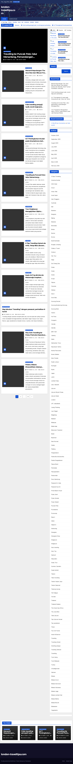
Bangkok (53, 214)
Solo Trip (53, 551)
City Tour (53, 256)
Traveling (15, 22)
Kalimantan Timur (56, 343)
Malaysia (53, 422)
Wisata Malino (55, 699)
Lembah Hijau (55, 381)
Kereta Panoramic (56, 350)
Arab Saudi (54, 195)
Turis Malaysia (55, 661)
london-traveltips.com (8, 10)
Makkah (53, 418)
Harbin (53, 312)
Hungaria (53, 320)
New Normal (54, 441)
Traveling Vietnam (56, 649)
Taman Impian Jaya (56, 581)
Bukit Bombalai (55, 241)
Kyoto (52, 369)
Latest (53, 30)
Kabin (52, 339)
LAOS (52, 377)
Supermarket (11, 51)
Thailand (53, 600)
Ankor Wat (54, 191)
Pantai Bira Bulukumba (57, 456)
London (53, 399)
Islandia (53, 328)
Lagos (53, 373)
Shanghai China (55, 536)
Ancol (53, 187)
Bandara (53, 210)
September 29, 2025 (14, 59)
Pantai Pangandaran (57, 460)
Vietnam (53, 672)
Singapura (54, 540)
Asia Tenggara (55, 199)
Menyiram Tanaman (56, 430)
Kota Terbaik (54, 358)
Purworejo (54, 513)
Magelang (54, 415)
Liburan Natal (55, 396)
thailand (36, 22)
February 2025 (55, 165)
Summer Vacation (56, 566)
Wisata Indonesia (56, 687)
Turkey (53, 665)
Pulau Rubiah (55, 502)
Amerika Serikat (55, 180)
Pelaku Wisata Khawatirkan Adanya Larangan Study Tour (33, 367)
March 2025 (54, 162)
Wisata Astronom (56, 683)
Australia (53, 203)
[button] (68, 19)
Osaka (53, 445)
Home (4, 19)
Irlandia (53, 324)
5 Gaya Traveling (56, 176)
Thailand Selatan (56, 604)
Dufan (53, 275)
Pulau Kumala (55, 498)
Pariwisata (54, 468)
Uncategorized (61, 49)
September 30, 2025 (32, 180)
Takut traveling (55, 577)
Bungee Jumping (56, 244)
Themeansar (28, 761)
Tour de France (55, 630)
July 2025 (54, 147)
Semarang (54, 528)
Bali (22, 22)
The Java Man (55, 611)
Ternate (53, 596)
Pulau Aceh (54, 494)
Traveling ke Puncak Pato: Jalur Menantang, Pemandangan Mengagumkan (60, 104)
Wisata (53, 676)
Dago (52, 259)
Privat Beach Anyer (56, 490)
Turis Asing (54, 657)
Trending (68, 30)
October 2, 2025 (31, 109)
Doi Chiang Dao (55, 263)
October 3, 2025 (31, 75)
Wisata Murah (55, 702)
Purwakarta (54, 509)
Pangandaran (55, 453)
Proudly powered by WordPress (8, 761)
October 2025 (55, 135)
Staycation (54, 559)
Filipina (53, 282)
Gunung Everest (55, 301)
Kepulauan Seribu (56, 347)
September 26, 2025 (9, 314)
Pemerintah (54, 475)
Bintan (53, 229)
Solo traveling (55, 547)
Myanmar (54, 437)
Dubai (52, 267)
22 (28, 396)
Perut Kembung (55, 479)
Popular (60, 30)
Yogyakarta (54, 710)
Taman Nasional (55, 585)
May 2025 (54, 154)
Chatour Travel (55, 248)
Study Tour (54, 562)
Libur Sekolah (55, 384)
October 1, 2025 (31, 143)
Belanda (53, 222)
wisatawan (26, 22)
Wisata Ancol (55, 680)
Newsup (21, 761)
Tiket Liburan (55, 615)
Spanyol (53, 555)
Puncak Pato (54, 505)
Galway (53, 290)
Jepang (53, 335)
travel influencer (55, 634)
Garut (52, 293)
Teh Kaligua (54, 593)
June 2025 (54, 150)
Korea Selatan (55, 354)
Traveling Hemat (55, 642)
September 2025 (55, 139)
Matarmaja (28, 272)
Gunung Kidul (55, 309)
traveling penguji (30, 102)
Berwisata (54, 225)
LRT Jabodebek (55, 403)
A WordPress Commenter (58, 123)
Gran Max (54, 297)
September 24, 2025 (32, 369)
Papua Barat (54, 464)
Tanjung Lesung (55, 589)
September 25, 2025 (32, 337)
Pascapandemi (55, 471)
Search (53, 66)
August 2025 (54, 143)
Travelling (54, 653)
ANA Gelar (54, 184)
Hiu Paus (53, 316)
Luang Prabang (55, 407)
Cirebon (53, 252)
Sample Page (13, 19)
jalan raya (54, 331)
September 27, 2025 (32, 280)
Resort (53, 517)
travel (19, 22)
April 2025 (54, 158)
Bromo (53, 237)
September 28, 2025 (32, 248)
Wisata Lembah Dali (56, 695)
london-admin (26, 59)
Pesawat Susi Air (56, 487)
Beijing (53, 218)
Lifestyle (32, 22)
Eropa (53, 278)
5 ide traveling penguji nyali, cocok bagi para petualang (64, 45)
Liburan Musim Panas (57, 392)
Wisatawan (54, 706)
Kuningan (53, 365)
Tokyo (53, 627)
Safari (53, 521)
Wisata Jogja (54, 691)
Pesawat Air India (56, 483)
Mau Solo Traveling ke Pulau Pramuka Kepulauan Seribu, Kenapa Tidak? (35, 335)
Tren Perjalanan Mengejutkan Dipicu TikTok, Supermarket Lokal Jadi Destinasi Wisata (28, 57)
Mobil (52, 434)
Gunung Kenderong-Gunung (59, 305)
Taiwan (53, 574)
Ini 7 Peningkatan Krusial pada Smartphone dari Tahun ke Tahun (63, 54)
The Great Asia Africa (57, 608)
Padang (53, 449)
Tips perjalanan (55, 623)
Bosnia (53, 233)
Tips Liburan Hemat (56, 619)
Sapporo (53, 524)
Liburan (9, 22)
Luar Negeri (54, 411)
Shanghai (53, 532)
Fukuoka (53, 286)
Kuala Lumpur (55, 362)
